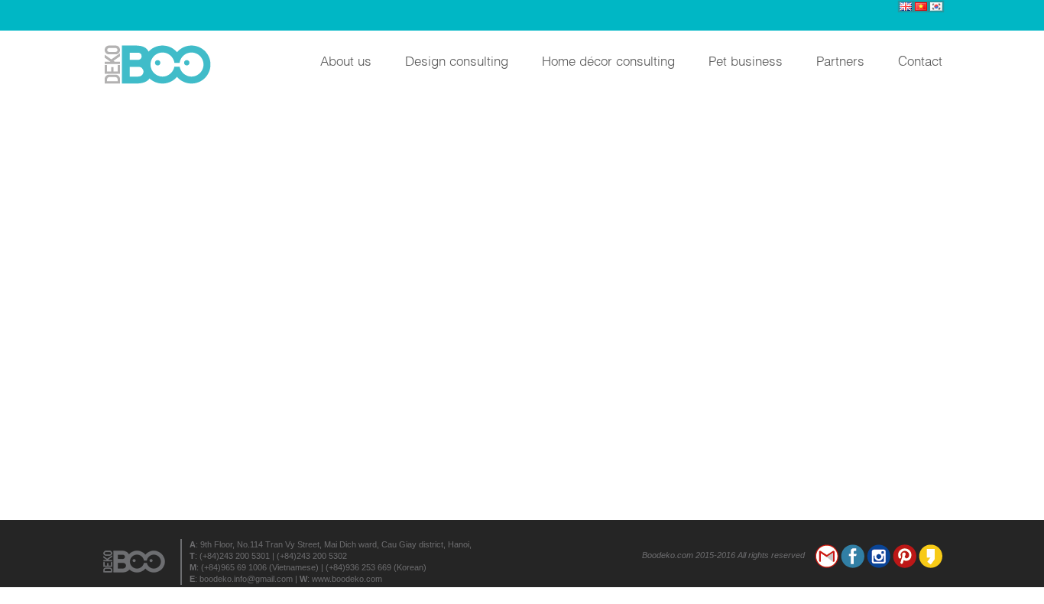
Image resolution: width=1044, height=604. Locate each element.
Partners (840, 60)
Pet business (745, 60)
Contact (920, 60)
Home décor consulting (608, 60)
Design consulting (456, 60)
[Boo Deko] (163, 64)
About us (345, 60)
